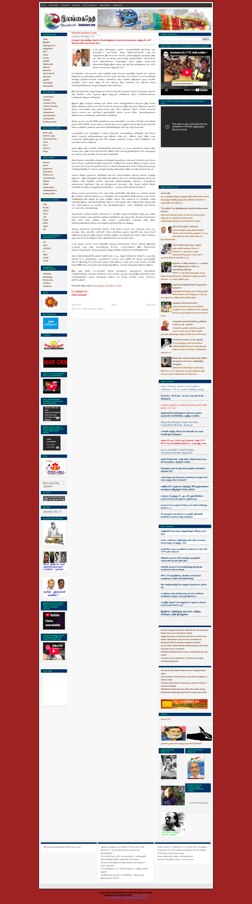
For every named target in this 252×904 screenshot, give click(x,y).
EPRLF (46, 211)
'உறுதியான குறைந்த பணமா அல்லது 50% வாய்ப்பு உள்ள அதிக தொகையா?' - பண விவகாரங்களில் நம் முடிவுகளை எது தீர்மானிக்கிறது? (123, 850)
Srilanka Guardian (50, 106)
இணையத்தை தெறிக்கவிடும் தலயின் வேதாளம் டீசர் (62, 847)
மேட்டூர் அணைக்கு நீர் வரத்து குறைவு (171, 853)
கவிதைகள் (76, 5)
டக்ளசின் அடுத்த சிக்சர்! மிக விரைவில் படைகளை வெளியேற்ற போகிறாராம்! (182, 433)
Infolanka (47, 100)
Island (45, 165)
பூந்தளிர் (46, 80)
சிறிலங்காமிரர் (48, 64)
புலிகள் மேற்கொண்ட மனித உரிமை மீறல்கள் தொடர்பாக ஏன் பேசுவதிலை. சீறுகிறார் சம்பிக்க (184, 460)
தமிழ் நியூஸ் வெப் (49, 45)
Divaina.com (48, 175)
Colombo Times (49, 103)
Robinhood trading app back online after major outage (183, 689)
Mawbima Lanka (49, 122)
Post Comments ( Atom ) (93, 309)
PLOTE (46, 208)
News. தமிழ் (47, 133)
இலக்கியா (46, 42)
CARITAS (47, 248)
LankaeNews (48, 112)
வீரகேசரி (46, 181)
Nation (45, 184)
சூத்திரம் (46, 61)
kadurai (164, 719)
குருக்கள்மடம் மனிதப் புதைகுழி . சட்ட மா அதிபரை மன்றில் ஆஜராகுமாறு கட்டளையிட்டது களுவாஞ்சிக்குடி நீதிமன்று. (190, 266)
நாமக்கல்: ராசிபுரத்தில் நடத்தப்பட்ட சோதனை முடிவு (175, 859)
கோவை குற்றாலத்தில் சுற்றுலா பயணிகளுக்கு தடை (175, 856)
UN (44, 242)
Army (45, 142)
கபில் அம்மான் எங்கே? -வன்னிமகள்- (185, 227)
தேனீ (45, 52)
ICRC (45, 245)
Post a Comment (79, 295)
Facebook (85, 33)
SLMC (45, 220)
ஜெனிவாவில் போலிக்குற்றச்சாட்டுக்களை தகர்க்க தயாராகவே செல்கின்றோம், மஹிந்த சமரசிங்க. (181, 414)
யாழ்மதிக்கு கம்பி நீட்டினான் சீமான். (184, 303)
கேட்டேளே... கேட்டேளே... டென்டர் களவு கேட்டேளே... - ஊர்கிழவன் (183, 397)
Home (113, 305)
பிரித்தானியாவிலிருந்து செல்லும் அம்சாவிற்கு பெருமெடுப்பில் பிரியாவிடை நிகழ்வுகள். (179, 423)
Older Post (151, 305)
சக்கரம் (45, 55)
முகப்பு (44, 5)
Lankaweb (47, 109)
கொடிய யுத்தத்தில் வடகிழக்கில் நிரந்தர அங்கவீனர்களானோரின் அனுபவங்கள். (177, 451)
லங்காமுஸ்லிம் (48, 86)
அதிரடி (45, 39)
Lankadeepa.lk (49, 178)
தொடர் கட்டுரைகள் (90, 5)
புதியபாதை (47, 77)
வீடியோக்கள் (117, 5)
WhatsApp (76, 33)
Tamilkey (46, 283)
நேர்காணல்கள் (105, 5)
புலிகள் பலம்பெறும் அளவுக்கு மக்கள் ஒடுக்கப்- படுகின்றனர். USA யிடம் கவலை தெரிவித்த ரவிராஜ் (182, 387)
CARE (45, 261)
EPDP (45, 223)
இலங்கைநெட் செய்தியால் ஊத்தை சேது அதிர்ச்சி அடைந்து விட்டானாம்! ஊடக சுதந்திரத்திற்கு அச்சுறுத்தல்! (189, 361)
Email (94, 33)
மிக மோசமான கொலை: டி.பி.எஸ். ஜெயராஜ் (187, 340)
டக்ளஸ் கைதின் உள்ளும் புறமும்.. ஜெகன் (186, 245)
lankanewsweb (49, 116)
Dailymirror (47, 169)
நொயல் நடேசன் (48, 73)
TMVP (45, 226)
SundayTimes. (49, 187)
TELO (45, 214)
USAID (46, 258)
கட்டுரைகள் (65, 5)
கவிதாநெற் (47, 274)
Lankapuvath (48, 119)
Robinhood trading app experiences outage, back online (184, 692)
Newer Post (76, 305)
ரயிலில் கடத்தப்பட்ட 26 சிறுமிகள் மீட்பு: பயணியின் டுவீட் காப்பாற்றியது (182, 847)
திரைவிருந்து (47, 277)
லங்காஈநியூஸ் (48, 83)
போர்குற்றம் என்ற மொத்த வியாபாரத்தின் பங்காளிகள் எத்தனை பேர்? (183, 470)
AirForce (46, 148)
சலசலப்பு (46, 58)
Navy (45, 145)
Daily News (47, 172)
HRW (45, 255)
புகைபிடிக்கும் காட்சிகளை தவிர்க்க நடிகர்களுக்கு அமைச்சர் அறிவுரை (182, 850)
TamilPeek (47, 286)
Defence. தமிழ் (49, 136)
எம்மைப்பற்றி (53, 5)
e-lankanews (48, 97)
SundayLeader (49, 194)
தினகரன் (46, 162)
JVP (44, 217)
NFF (44, 229)
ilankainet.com (140, 895)
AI (44, 252)
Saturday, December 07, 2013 (108, 286)
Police (45, 151)
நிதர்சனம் (46, 67)
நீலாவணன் (47, 70)
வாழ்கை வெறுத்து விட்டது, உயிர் (175, 496)
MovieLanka (48, 280)
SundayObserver (50, 190)
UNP (45, 204)
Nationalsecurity (50, 139)
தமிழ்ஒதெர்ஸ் (48, 48)
